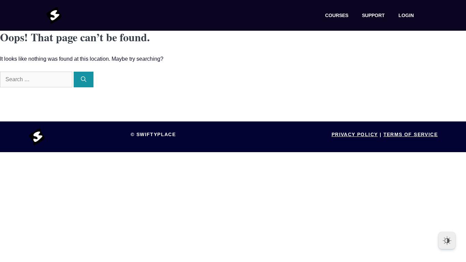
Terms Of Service (410, 134)
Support (373, 15)
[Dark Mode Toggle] (447, 240)
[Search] (83, 79)
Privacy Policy (355, 134)
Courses (336, 15)
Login (406, 15)
